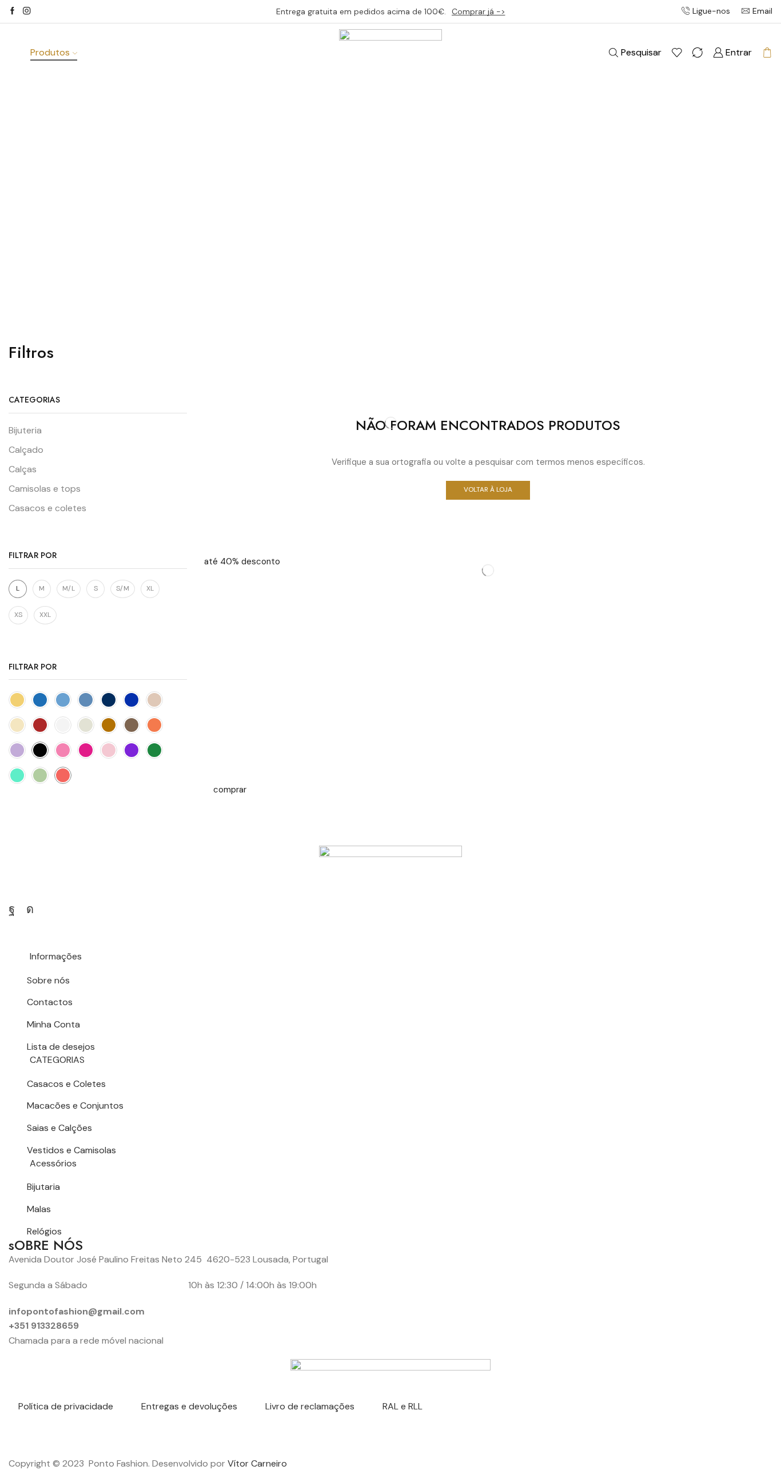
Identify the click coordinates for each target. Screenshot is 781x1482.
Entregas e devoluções (189, 1406)
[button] (242, 561)
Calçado (26, 450)
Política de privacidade (65, 1406)
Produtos (50, 52)
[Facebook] (12, 11)
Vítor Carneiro (257, 1463)
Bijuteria (25, 430)
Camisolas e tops (45, 489)
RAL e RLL (402, 1406)
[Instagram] (26, 11)
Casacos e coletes (47, 508)
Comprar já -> (478, 11)
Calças (23, 469)
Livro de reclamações (309, 1406)
